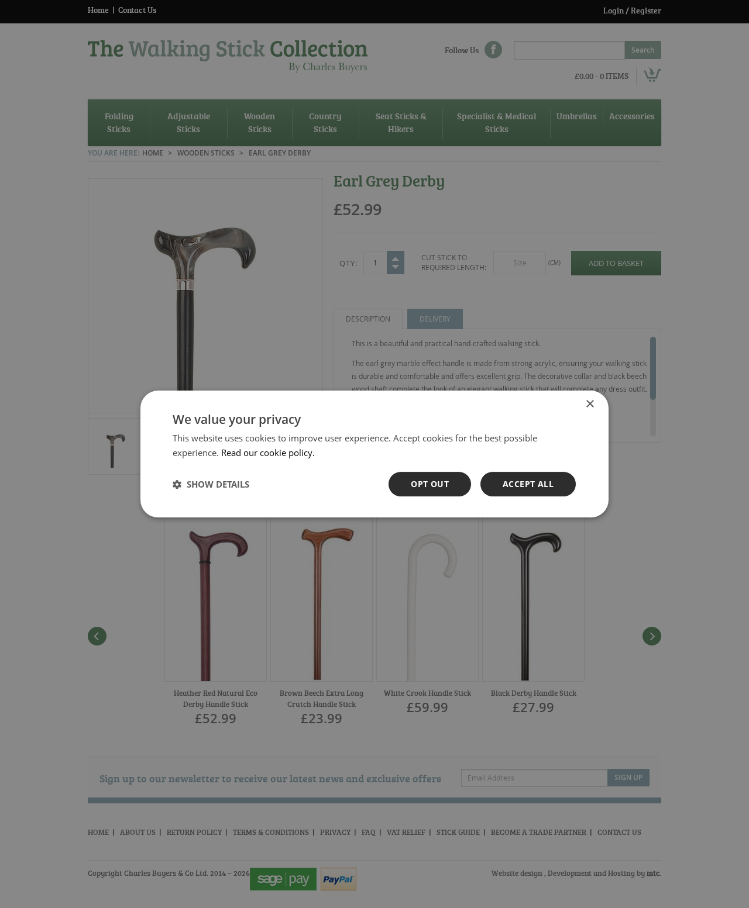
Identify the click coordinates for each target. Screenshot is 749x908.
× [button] (589, 404)
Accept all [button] (528, 483)
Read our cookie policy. (268, 452)
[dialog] (374, 454)
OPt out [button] (430, 483)
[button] (211, 484)
